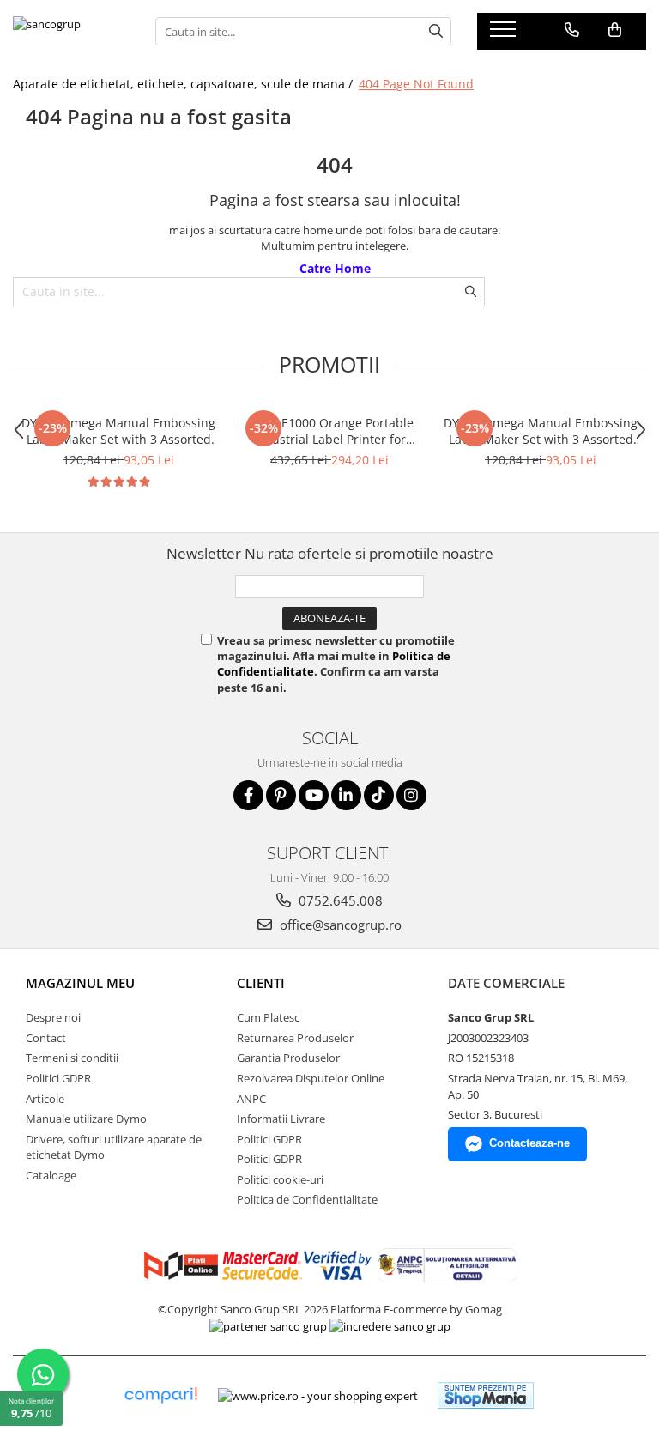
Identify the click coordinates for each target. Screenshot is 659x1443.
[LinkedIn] (346, 795)
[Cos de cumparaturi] (614, 30)
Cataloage (51, 1175)
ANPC (251, 1099)
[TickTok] (379, 795)
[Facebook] (248, 795)
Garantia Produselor (288, 1057)
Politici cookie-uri (280, 1179)
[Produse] (505, 34)
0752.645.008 (339, 900)
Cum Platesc (268, 1017)
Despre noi (53, 1017)
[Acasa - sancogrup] (71, 30)
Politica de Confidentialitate (307, 1199)
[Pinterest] (281, 795)
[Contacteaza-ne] (572, 30)
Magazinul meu (80, 982)
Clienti (261, 982)
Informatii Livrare (281, 1118)
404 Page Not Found (416, 84)
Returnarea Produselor (295, 1038)
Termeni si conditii (72, 1057)
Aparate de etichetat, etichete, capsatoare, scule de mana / (184, 84)
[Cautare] (435, 31)
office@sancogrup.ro (339, 924)
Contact (46, 1038)
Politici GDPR (58, 1078)
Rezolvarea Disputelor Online (310, 1078)
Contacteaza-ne (529, 1143)
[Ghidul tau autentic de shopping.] (160, 1395)
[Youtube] (314, 795)
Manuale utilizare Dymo (86, 1118)
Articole (45, 1099)
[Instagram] (411, 795)
